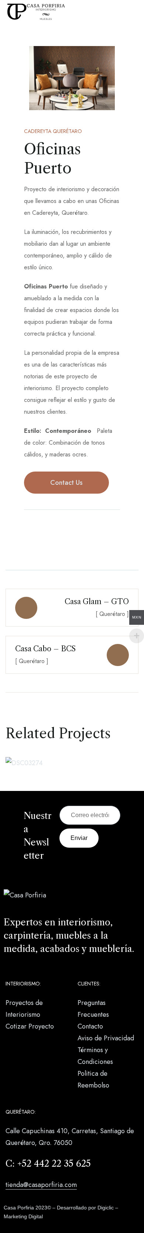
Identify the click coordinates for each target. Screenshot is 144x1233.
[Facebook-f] (27, 529)
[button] (25, 78)
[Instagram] (42, 529)
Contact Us (66, 482)
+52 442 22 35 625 (54, 1163)
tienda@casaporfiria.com (41, 1185)
